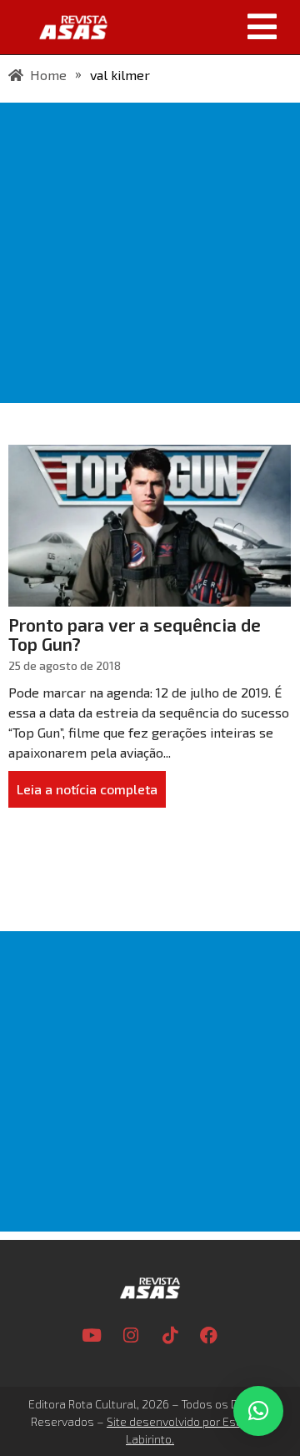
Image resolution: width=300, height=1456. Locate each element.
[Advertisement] (150, 253)
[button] (210, 26)
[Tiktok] (170, 1335)
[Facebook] (209, 1335)
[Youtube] (91, 1335)
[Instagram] (130, 1335)
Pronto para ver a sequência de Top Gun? (134, 634)
